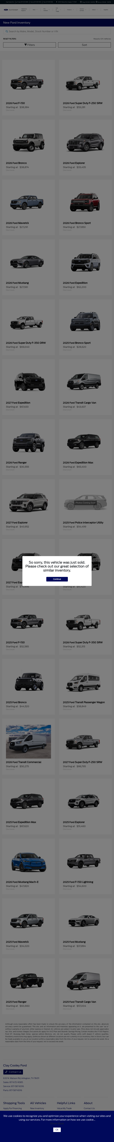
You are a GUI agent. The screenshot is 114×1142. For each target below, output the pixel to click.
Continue (57, 579)
